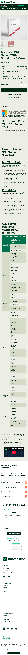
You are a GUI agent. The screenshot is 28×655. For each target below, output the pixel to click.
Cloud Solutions (7, 583)
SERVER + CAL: (11, 162)
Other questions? (6, 496)
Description (5, 106)
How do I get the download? (9, 487)
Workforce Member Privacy (10, 611)
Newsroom (5, 587)
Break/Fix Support (7, 585)
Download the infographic (12, 136)
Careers (5, 615)
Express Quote (6, 594)
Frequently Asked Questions (10, 596)
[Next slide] (27, 521)
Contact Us (5, 604)
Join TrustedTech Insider (9, 622)
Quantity (22, 82)
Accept (13, 653)
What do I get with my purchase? (10, 482)
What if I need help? (6, 491)
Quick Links (6, 576)
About (4, 600)
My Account (6, 568)
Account (5, 565)
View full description (22, 66)
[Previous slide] (1, 521)
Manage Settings (14, 649)
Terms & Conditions (8, 613)
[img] (7, 510)
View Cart (5, 570)
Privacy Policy (6, 607)
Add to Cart (14, 90)
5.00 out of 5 (17, 538)
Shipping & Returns (8, 572)
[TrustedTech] (8, 2)
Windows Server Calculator (10, 579)
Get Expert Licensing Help (14, 94)
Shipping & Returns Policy (9, 475)
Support (5, 591)
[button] (26, 2)
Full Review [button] (7, 528)
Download (4, 213)
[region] (14, 647)
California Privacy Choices (9, 609)
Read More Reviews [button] (14, 533)
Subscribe (6, 619)
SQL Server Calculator (8, 581)
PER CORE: (9, 190)
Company (5, 602)
